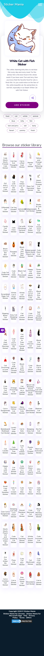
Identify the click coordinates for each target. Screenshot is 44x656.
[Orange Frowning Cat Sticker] (13, 381)
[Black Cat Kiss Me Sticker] (38, 286)
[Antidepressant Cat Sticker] (30, 202)
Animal (35, 116)
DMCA (29, 618)
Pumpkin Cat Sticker (13, 254)
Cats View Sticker (13, 230)
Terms (22, 618)
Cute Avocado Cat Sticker (38, 539)
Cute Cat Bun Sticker (22, 562)
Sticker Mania (14, 4)
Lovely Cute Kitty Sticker (13, 431)
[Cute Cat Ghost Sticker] (30, 359)
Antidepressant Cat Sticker (30, 210)
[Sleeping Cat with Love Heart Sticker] (13, 504)
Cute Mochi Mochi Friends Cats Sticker (5, 163)
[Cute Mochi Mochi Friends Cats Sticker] (5, 154)
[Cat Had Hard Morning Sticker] (5, 332)
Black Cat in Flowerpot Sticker (22, 274)
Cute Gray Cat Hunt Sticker (5, 390)
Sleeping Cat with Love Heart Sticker (13, 513)
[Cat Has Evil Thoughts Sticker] (13, 155)
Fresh (33, 130)
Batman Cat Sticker (39, 411)
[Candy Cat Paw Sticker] (5, 221)
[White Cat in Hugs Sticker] (13, 286)
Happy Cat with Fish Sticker (5, 470)
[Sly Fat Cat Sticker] (38, 424)
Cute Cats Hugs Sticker (38, 562)
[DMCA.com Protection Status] (22, 623)
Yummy (22, 130)
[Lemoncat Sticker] (22, 202)
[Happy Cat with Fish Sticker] (5, 462)
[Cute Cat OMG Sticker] (13, 266)
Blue (13, 121)
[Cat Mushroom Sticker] (30, 554)
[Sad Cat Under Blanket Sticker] (38, 308)
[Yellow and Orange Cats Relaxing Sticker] (38, 154)
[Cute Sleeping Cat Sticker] (13, 527)
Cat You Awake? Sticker (13, 209)
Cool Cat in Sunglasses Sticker (5, 514)
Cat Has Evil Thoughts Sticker (13, 164)
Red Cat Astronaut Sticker (39, 451)
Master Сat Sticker (30, 165)
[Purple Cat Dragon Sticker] (30, 442)
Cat (16, 116)
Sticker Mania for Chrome (14, 614)
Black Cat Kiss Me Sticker (38, 295)
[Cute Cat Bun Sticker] (22, 553)
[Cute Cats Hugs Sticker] (38, 553)
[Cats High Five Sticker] (38, 482)
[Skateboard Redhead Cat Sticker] (5, 424)
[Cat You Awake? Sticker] (13, 201)
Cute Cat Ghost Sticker (30, 369)
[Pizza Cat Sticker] (13, 554)
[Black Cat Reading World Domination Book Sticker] (30, 380)
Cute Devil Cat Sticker (38, 253)
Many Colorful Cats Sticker (22, 410)
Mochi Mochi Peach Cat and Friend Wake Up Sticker (5, 537)
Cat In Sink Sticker (22, 431)
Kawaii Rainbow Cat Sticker (21, 513)
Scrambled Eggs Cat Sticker (5, 296)
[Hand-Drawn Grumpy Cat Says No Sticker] (38, 176)
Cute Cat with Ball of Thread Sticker (14, 367)
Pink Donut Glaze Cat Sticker (22, 581)
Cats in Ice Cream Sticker (13, 491)
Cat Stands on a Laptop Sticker (22, 390)
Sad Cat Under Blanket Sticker (39, 316)
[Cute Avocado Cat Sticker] (38, 527)
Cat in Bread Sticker (13, 582)
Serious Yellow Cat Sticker (14, 410)
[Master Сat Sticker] (30, 155)
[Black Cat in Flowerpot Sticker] (22, 266)
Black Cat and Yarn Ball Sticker (22, 252)
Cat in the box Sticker (30, 491)
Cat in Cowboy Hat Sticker (5, 582)
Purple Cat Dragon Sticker (30, 450)
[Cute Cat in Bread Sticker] (30, 308)
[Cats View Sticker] (13, 221)
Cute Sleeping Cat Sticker (13, 539)
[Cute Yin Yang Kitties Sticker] (22, 441)
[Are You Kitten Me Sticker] (5, 553)
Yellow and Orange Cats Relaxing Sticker (38, 163)
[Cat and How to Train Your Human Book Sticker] (22, 330)
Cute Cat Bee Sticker (22, 491)
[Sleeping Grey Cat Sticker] (30, 424)
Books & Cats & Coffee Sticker (38, 208)
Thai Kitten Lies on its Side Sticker (22, 187)
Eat (25, 126)
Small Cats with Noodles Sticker (5, 490)
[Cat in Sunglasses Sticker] (5, 403)
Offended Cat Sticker (5, 209)
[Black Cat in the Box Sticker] (5, 243)
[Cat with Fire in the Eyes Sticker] (13, 176)
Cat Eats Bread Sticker (13, 471)
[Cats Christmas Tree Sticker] (13, 442)
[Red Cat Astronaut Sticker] (38, 442)
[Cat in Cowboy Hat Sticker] (5, 573)
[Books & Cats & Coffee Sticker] (38, 200)
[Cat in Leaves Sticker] (38, 574)
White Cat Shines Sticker (22, 296)
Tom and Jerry (13, 126)
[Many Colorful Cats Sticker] (22, 403)
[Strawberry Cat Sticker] (30, 574)
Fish (31, 121)
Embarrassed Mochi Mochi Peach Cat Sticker (30, 253)
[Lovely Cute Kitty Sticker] (13, 423)
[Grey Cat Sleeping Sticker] (13, 308)
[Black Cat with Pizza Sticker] (22, 359)
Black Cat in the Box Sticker (5, 253)
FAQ (25, 615)
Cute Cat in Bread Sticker (30, 316)
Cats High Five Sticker (38, 491)
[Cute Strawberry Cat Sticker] (30, 403)
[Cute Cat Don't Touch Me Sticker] (13, 331)
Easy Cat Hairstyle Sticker (30, 188)
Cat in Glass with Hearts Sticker (30, 470)
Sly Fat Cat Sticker (38, 431)
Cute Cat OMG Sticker (13, 274)
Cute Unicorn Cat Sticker (30, 345)
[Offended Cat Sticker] (5, 201)
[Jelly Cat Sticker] (38, 463)
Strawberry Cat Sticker (30, 583)
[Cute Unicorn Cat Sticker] (30, 332)
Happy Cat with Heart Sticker (30, 273)
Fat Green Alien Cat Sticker (38, 229)
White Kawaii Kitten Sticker (30, 539)
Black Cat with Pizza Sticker (22, 368)
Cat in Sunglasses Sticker (5, 411)
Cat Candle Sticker (5, 451)
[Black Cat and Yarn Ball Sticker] (22, 243)
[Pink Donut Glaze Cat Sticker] (22, 573)
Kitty (22, 121)
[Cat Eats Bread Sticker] (13, 462)
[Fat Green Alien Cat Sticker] (38, 220)
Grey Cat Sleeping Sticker (13, 317)
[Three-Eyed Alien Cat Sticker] (38, 265)
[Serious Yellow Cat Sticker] (13, 403)
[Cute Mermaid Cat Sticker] (30, 505)
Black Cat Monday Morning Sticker (38, 513)
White (25, 116)
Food (7, 116)
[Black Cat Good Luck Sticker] (38, 332)
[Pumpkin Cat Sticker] (13, 244)
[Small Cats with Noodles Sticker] (5, 482)
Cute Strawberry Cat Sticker (30, 411)
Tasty (34, 126)
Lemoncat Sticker (22, 210)
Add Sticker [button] (22, 105)
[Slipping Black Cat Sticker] (5, 308)
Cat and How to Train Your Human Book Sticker (22, 342)
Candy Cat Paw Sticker (5, 229)
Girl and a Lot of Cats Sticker (5, 187)
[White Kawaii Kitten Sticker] (30, 527)
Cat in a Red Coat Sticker (22, 164)
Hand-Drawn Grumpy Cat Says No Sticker (39, 186)
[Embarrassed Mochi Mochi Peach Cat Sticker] (30, 244)
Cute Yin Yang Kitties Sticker (22, 450)
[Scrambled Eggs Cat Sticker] (5, 287)
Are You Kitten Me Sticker (5, 561)
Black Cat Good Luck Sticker (38, 344)
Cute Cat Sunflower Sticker (5, 274)
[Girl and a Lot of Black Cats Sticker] (30, 285)
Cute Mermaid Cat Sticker (30, 513)
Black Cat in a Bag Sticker (38, 369)
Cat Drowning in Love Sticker (5, 369)
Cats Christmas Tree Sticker (14, 450)
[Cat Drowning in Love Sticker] (5, 359)
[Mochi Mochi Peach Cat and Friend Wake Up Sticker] (5, 525)
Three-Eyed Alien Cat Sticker (38, 273)
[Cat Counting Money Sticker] (22, 527)
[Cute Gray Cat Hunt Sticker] (5, 381)
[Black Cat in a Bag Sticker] (38, 359)
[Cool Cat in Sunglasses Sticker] (5, 505)
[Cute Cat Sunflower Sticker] (5, 266)
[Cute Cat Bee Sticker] (22, 482)
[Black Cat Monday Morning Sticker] (38, 504)
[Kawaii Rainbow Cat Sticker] (22, 505)
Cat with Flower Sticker (22, 316)
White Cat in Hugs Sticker (13, 296)
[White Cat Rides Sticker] (30, 221)
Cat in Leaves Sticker (38, 582)
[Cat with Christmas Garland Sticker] (22, 221)
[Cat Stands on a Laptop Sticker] (22, 381)
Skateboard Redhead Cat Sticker (5, 431)
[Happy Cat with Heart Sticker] (30, 265)
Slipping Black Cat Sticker (5, 316)
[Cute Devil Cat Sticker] (38, 244)
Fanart (11, 130)
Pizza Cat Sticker (13, 562)
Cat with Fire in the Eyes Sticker (13, 187)
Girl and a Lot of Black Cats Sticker (30, 295)
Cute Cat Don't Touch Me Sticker (13, 344)
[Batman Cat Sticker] (38, 403)
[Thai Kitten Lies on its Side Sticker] (22, 176)
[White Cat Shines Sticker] (22, 286)
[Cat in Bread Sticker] (13, 574)
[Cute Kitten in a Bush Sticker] (22, 462)
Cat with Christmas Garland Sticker (22, 229)
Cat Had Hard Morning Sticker (5, 344)
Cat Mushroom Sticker (30, 562)
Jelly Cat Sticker (38, 471)
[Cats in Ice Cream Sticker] (13, 482)
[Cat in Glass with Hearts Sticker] (30, 462)
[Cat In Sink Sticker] (22, 424)
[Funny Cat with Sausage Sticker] (38, 381)
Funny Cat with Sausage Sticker (38, 391)
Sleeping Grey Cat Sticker (30, 431)
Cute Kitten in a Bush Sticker (22, 470)
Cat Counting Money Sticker (22, 539)
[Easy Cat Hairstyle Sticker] (30, 178)
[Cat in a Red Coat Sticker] (22, 155)
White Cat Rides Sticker (30, 229)
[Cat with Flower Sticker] (22, 308)
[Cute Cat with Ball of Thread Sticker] (13, 358)
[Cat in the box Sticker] (30, 482)
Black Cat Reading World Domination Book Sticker (30, 390)
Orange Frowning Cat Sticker (13, 391)
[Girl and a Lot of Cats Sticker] (5, 177)
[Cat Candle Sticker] (5, 442)
